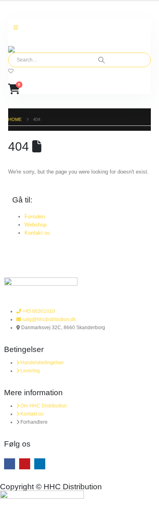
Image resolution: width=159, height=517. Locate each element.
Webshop (35, 225)
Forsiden (34, 216)
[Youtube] (24, 463)
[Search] (101, 60)
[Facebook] (9, 463)
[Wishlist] (10, 71)
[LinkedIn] (39, 463)
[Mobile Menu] (15, 28)
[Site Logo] (30, 49)
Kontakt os (37, 233)
